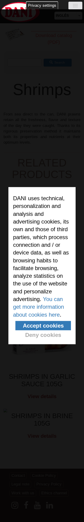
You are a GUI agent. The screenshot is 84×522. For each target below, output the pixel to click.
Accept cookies (43, 325)
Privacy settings (42, 5)
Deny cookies (43, 335)
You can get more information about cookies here (38, 307)
